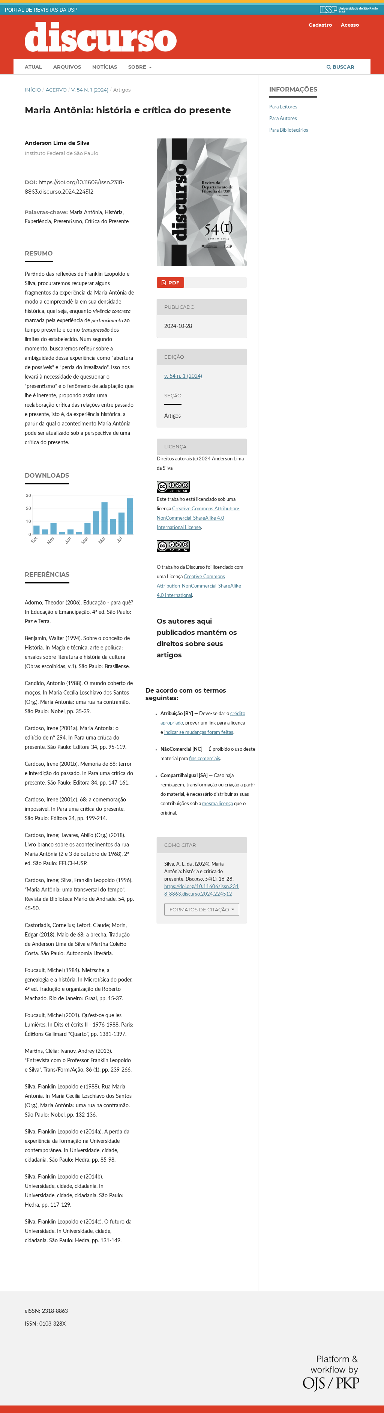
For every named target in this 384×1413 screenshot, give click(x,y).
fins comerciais (204, 758)
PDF (173, 283)
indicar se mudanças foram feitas (198, 732)
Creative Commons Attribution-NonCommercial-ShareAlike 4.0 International (199, 586)
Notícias (104, 67)
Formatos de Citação (199, 909)
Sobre (138, 67)
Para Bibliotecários (288, 130)
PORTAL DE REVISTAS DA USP (41, 10)
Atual (33, 67)
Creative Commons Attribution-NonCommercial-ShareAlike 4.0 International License (198, 518)
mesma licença (217, 803)
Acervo (56, 90)
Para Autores (283, 118)
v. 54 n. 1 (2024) (89, 90)
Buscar (342, 67)
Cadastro (320, 25)
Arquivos (67, 67)
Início (33, 90)
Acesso (350, 25)
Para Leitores (283, 107)
